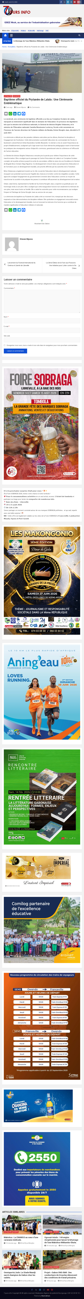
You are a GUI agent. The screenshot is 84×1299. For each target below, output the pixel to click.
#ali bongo (40, 30)
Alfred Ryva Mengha (27, 1243)
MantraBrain (45, 1296)
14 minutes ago (11, 1243)
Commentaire (9, 288)
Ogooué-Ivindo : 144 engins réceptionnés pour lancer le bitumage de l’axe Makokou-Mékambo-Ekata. (61, 1240)
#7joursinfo (15, 30)
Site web (7, 336)
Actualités (7, 96)
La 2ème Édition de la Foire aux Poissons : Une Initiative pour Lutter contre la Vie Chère (61, 265)
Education (16, 96)
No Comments (35, 107)
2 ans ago (9, 107)
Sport (15, 1267)
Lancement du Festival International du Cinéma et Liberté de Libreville (21, 264)
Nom (6, 317)
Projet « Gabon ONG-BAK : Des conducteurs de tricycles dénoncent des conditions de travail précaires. (60, 1275)
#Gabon (23, 30)
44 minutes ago (11, 1281)
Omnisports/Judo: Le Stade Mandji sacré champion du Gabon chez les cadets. (20, 1275)
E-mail (7, 326)
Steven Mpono (21, 107)
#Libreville (31, 30)
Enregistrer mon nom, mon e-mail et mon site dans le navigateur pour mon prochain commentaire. (42, 345)
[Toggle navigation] (11, 35)
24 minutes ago (51, 1245)
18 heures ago (51, 1281)
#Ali (47, 30)
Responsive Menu (79, 2)
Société (15, 1232)
